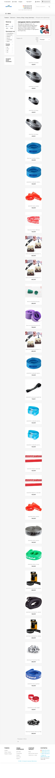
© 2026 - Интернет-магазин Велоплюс (27, 761)
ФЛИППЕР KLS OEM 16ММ (34, 707)
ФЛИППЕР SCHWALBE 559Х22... (34, 182)
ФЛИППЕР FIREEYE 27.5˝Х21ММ (34, 492)
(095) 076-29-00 (28, 5)
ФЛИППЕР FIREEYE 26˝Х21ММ (33, 468)
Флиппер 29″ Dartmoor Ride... (33, 660)
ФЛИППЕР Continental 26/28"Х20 (33, 397)
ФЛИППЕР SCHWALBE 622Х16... (34, 445)
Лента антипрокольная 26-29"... (33, 325)
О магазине (7, 1)
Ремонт (18, 758)
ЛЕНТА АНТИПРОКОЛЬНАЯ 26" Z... (33, 253)
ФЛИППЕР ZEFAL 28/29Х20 (34, 683)
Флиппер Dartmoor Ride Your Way (33, 731)
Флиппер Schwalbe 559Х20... (33, 158)
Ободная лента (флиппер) (9, 60)
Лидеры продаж (8, 753)
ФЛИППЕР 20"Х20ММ (33, 62)
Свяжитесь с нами (33, 755)
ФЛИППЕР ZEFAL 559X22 (33, 206)
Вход (30, 751)
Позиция (45, 39)
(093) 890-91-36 (28, 7)
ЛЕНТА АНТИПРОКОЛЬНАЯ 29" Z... (33, 349)
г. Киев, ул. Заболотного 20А (45, 756)
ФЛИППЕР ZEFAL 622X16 (33, 540)
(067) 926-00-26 (28, 8)
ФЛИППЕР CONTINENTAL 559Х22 (33, 588)
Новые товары (7, 752)
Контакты (18, 756)
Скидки (20, 1)
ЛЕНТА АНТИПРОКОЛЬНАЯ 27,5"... (33, 277)
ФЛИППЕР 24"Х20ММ (33, 86)
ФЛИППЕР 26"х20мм (33, 110)
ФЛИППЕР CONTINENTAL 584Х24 (33, 612)
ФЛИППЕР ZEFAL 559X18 (33, 516)
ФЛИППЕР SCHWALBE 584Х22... (34, 373)
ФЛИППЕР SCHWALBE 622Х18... (34, 421)
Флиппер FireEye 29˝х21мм (34, 230)
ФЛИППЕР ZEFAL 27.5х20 (33, 564)
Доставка (14, 1)
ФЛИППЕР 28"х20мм (33, 134)
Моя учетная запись (33, 753)
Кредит (18, 755)
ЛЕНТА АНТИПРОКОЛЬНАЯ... (33, 301)
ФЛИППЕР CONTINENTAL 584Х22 (33, 636)
